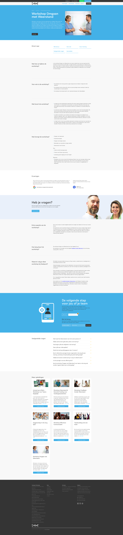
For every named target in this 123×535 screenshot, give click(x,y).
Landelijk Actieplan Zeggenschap (68, 281)
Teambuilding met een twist (36, 520)
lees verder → (35, 34)
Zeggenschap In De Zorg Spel (36, 517)
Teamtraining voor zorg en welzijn (37, 498)
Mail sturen (64, 314)
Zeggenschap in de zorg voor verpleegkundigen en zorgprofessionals (38, 490)
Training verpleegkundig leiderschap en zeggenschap (38, 507)
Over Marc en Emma (50, 494)
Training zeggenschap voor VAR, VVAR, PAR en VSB (38, 501)
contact (89, 3)
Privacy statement (65, 491)
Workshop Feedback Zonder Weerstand (38, 515)
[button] (82, 3)
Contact (48, 495)
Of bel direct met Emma (73, 314)
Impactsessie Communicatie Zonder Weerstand (38, 487)
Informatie (48, 492)
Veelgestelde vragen (50, 491)
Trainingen (48, 486)
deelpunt (33, 10)
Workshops (49, 488)
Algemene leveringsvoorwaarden (67, 489)
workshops (37, 10)
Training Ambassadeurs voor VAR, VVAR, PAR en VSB (38, 493)
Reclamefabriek (47, 529)
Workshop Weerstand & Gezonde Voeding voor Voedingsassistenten (39, 513)
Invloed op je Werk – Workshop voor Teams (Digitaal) (38, 510)
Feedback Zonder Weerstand (77, 248)
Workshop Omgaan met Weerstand (45, 10)
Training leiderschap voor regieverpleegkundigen (36, 496)
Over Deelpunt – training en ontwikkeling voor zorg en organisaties (69, 487)
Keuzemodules (49, 489)
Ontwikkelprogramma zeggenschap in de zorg (38, 504)
